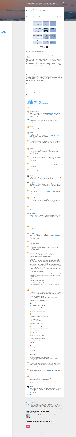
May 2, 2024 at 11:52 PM (33, 179)
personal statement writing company (42, 121)
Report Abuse (3, 27)
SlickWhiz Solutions (33, 375)
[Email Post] (28, 108)
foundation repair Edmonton (52, 113)
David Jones (31, 175)
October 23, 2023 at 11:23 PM (34, 153)
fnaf (30, 386)
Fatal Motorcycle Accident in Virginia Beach (51, 152)
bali (30, 289)
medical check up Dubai (46, 191)
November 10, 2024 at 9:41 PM (34, 223)
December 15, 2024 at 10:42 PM (34, 238)
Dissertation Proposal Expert (36, 183)
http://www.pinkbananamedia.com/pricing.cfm (34, 102)
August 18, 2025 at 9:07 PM (34, 366)
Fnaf (47, 387)
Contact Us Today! (32, 92)
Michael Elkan (46, 434)
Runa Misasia (32, 225)
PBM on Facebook (3, 34)
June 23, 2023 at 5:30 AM (33, 137)
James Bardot (32, 162)
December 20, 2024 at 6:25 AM (34, 243)
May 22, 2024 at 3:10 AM (33, 203)
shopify (31, 126)
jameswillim (31, 140)
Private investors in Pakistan (34, 201)
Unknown (31, 156)
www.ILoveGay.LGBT (31, 98)
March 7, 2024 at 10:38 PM (33, 166)
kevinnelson (31, 148)
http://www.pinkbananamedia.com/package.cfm (35, 101)
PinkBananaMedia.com (4, 31)
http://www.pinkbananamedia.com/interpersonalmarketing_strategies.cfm (38, 103)
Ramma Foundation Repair (34, 111)
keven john (31, 132)
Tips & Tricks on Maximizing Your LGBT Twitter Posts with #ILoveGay (39, 421)
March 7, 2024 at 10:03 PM (33, 160)
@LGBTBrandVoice (3, 33)
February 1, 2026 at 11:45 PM (34, 373)
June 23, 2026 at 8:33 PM (33, 392)
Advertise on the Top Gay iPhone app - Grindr (34, 401)
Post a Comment (29, 394)
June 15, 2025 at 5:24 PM (33, 359)
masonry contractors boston (56, 248)
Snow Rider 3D (41, 365)
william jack (31, 213)
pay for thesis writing (43, 177)
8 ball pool (50, 370)
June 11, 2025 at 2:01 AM (33, 287)
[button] (61, 9)
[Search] (63, 2)
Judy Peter (31, 362)
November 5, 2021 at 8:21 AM (34, 116)
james (31, 168)
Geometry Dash (32, 253)
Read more (60, 408)
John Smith (31, 182)
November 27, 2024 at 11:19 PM (34, 230)
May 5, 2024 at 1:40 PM (33, 187)
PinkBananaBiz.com (4, 35)
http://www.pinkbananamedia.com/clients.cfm (34, 100)
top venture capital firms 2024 (49, 207)
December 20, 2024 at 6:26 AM (34, 249)
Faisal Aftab (31, 197)
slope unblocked (57, 235)
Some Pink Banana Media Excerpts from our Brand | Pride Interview (38, 411)
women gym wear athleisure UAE (34, 215)
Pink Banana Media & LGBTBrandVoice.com (37, 2)
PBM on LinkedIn (3, 32)
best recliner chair (32, 144)
